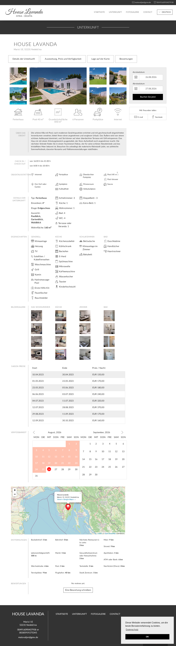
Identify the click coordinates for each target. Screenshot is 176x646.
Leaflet (99, 533)
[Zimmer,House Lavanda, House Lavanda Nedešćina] (84, 315)
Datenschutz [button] (132, 629)
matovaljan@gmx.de (28, 637)
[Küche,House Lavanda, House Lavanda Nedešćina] (60, 315)
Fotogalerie (132, 12)
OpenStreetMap (110, 533)
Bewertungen (126, 59)
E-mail (140, 117)
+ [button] (15, 490)
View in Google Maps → (66, 499)
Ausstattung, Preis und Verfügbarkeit (63, 59)
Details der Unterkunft (24, 59)
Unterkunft (115, 12)
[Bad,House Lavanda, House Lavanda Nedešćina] (109, 315)
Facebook (159, 117)
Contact (147, 12)
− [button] (15, 494)
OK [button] (147, 637)
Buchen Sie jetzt (148, 97)
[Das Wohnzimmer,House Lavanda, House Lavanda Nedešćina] (36, 315)
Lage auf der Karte (100, 59)
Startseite (99, 12)
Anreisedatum (139, 72)
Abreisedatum (139, 84)
